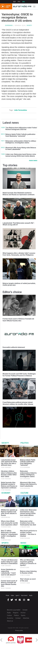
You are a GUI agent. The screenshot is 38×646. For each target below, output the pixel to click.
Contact (18, 618)
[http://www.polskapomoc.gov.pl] (11, 640)
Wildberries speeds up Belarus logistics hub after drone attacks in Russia (9, 512)
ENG (23, 2)
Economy (6, 493)
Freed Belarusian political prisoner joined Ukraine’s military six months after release (18, 403)
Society (29, 25)
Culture (24, 493)
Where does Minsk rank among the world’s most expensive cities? (9, 523)
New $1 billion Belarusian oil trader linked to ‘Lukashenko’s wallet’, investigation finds (9, 534)
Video (12, 595)
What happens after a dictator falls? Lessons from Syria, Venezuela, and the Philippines (19, 254)
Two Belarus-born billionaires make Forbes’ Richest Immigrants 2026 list (21, 128)
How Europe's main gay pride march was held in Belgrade (19, 431)
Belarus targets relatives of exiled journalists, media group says (19, 284)
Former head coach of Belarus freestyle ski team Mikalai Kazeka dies (18, 320)
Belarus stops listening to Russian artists (28, 572)
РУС (19, 2)
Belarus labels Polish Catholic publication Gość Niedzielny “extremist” (20, 135)
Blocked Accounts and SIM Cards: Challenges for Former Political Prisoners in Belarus (19, 375)
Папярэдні (1, 639)
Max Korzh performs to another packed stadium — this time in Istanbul (28, 533)
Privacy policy (19, 630)
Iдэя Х (17, 595)
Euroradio (9, 25)
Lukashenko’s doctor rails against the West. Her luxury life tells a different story (9, 462)
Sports (5, 543)
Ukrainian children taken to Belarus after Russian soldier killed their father (9, 473)
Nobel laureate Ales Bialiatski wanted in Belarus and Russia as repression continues (18, 194)
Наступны (36, 639)
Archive (23, 613)
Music (23, 543)
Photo (7, 595)
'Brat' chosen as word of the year (28, 580)
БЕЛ (14, 2)
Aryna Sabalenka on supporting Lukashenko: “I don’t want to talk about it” (8, 572)
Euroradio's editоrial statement (14, 347)
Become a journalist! (13, 610)
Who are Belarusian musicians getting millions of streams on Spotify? (28, 562)
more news (33, 160)
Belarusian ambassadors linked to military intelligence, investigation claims (20, 142)
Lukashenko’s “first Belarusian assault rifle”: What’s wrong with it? (18, 224)
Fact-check (24, 595)
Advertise (26, 618)
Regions (15, 613)
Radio (30, 595)
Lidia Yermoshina (20, 110)
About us (10, 621)
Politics (24, 443)
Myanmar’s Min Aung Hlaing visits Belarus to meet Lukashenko (20, 148)
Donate (25, 610)
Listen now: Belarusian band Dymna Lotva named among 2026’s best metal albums (20, 155)
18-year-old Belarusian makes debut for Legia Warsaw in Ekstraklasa (9, 561)
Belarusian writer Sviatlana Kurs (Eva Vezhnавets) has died (28, 523)
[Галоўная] (21, 6)
